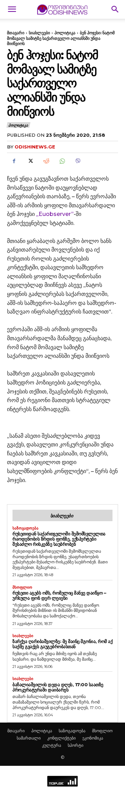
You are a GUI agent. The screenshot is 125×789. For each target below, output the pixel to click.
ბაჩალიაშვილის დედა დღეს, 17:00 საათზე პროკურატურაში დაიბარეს (57, 687)
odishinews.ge (35, 146)
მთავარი (15, 32)
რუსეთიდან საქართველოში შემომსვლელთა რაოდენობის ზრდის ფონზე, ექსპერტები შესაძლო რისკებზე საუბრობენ (59, 539)
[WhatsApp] (62, 161)
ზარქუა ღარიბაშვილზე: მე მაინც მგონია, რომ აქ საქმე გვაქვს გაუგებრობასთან (62, 643)
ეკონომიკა (92, 738)
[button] (12, 9)
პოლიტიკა (65, 32)
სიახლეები (39, 32)
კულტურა (51, 745)
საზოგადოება (25, 528)
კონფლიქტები (61, 738)
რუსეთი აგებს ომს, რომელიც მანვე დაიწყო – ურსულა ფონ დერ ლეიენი (59, 595)
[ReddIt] (46, 161)
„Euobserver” (55, 214)
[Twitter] (30, 161)
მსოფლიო (22, 587)
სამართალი (29, 738)
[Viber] (78, 161)
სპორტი (75, 745)
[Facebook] (14, 161)
